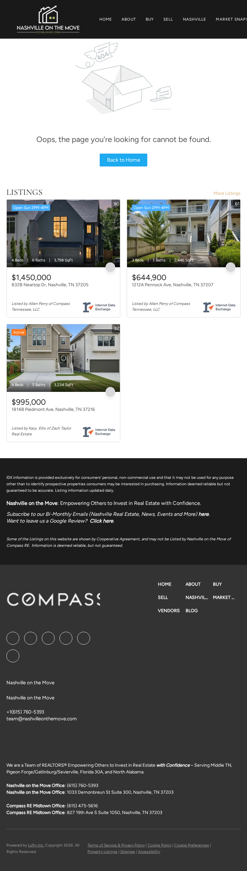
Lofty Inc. (36, 845)
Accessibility (149, 851)
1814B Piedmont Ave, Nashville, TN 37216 (53, 409)
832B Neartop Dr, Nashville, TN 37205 (50, 285)
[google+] (12, 655)
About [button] (129, 19)
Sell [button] (168, 19)
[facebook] (12, 638)
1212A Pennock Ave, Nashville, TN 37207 (173, 285)
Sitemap (127, 851)
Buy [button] (150, 19)
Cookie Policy (159, 845)
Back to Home (123, 160)
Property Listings (102, 851)
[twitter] (48, 638)
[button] (48, 19)
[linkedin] (30, 638)
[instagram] (83, 638)
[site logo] (73, 601)
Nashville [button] (194, 19)
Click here (101, 521)
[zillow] (65, 638)
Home (105, 19)
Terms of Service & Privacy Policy (116, 845)
